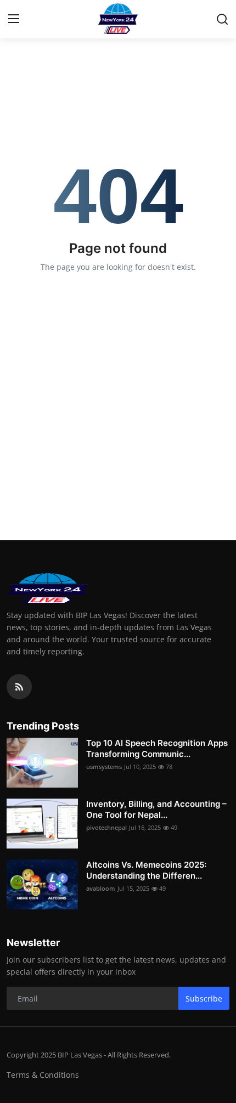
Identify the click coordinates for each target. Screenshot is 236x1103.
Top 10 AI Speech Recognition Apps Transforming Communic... (157, 748)
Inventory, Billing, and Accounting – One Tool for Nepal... (156, 809)
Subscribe (204, 998)
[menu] (13, 19)
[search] (222, 19)
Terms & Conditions (43, 1075)
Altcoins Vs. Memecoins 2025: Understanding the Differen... (146, 870)
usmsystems (104, 766)
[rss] (19, 686)
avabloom (100, 888)
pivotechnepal (106, 827)
